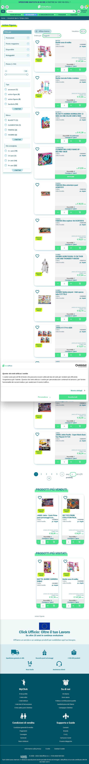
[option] (44, 1)
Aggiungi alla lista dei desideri (37, 42)
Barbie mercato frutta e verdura (67, 78)
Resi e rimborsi (23, 741)
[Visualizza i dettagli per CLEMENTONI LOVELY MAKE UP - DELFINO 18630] (44, 159)
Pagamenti (23, 731)
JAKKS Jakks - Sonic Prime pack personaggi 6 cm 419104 (47, 516)
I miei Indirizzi (23, 701)
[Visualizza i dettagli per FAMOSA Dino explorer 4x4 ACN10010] (44, 230)
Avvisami (70, 177)
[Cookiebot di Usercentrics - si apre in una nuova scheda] (77, 365)
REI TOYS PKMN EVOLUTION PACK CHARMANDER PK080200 (72, 516)
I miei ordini (23, 697)
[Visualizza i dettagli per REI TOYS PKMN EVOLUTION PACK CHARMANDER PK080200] (73, 504)
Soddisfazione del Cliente (65, 704)
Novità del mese (15, 15)
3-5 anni (12, 156)
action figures (14, 99)
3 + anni (12, 151)
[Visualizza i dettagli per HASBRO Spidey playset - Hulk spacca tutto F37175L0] (44, 301)
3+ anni (12, 161)
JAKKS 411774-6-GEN (64, 328)
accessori (13, 90)
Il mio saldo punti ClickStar (23, 708)
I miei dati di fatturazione (23, 704)
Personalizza (43, 397)
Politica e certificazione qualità (65, 701)
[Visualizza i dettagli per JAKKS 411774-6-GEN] (44, 337)
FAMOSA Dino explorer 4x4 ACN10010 (70, 221)
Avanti (62, 474)
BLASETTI (13, 120)
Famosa (12, 130)
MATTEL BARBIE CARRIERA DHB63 (47, 580)
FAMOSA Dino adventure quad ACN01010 (67, 186)
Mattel (58, 40)
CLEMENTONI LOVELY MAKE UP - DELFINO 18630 (68, 150)
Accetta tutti (72, 397)
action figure (14, 94)
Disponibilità (70, 64)
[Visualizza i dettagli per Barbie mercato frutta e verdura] (44, 87)
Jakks (58, 326)
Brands (65, 731)
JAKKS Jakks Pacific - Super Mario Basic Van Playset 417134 (71, 436)
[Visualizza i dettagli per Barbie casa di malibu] (44, 52)
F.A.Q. (66, 734)
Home (3, 18)
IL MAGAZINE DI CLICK (46, 15)
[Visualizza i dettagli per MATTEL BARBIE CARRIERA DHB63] (47, 567)
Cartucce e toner (65, 738)
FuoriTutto (74, 15)
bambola (13, 104)
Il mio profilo (23, 694)
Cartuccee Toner (84, 11)
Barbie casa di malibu (63, 42)
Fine (49, 478)
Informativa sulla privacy (33, 749)
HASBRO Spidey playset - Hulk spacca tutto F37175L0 (69, 293)
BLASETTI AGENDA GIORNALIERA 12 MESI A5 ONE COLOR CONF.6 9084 (69, 115)
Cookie (47, 749)
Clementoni (14, 125)
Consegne (23, 734)
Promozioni (62, 15)
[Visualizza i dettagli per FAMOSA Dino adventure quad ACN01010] (44, 194)
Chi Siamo (65, 694)
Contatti (65, 727)
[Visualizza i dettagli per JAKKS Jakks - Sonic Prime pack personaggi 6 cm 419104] (44, 408)
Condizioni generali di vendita (23, 727)
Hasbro (12, 135)
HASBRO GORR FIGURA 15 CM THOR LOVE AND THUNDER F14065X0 (69, 257)
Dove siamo (66, 697)
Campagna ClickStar (66, 708)
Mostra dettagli (76, 390)
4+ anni (12, 166)
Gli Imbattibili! (29, 15)
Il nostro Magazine (65, 741)
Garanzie (23, 738)
